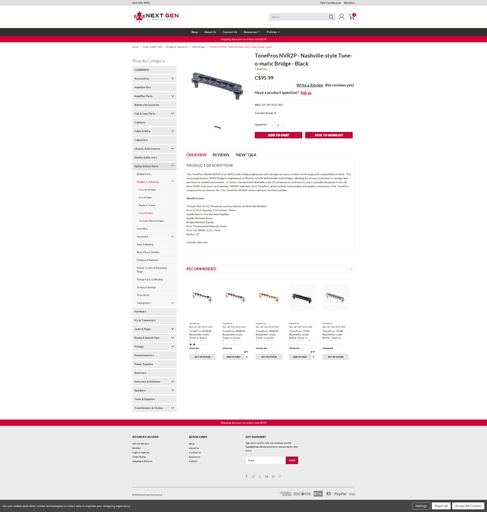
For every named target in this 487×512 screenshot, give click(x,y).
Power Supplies (143, 364)
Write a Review (309, 85)
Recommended (201, 268)
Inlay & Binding (145, 244)
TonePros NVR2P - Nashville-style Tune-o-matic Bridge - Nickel (234, 336)
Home (135, 47)
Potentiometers (144, 355)
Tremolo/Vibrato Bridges (151, 220)
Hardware (142, 236)
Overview (196, 154)
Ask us (305, 92)
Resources (251, 32)
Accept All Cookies (468, 506)
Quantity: (261, 124)
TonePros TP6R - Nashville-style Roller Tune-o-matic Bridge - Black (302, 336)
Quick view (202, 314)
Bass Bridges (145, 197)
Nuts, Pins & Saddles (148, 252)
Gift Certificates (330, 2)
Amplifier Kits (142, 87)
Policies (272, 32)
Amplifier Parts (143, 96)
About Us (210, 32)
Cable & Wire (142, 131)
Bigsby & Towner (147, 205)
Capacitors (141, 139)
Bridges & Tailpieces (177, 47)
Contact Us (230, 32)
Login (135, 452)
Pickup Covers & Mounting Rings (151, 269)
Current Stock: (265, 113)
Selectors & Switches (147, 381)
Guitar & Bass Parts (152, 47)
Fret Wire (142, 228)
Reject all (441, 506)
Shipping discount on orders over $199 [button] (244, 39)
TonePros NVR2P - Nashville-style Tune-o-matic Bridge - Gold (268, 336)
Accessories (141, 78)
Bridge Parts (144, 174)
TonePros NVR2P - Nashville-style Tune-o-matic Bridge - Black (241, 47)
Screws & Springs (146, 287)
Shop (194, 32)
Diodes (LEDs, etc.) (145, 157)
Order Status (139, 456)
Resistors (140, 372)
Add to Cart (233, 356)
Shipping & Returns (142, 461)
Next (350, 269)
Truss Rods (143, 295)
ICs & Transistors (144, 320)
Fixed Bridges (198, 47)
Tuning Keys (143, 302)
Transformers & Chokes (148, 407)
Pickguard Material (147, 260)
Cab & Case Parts (144, 113)
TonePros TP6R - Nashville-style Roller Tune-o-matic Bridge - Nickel (333, 337)
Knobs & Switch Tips (146, 337)
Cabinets (139, 122)
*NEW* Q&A (245, 154)
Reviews (220, 154)
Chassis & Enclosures (147, 148)
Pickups (139, 346)
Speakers (140, 390)
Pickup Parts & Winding (150, 279)
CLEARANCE (141, 69)
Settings (421, 506)
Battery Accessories (146, 104)
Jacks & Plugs (142, 329)
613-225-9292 (141, 2)
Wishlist (349, 2)
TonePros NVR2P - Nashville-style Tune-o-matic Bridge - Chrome (201, 336)
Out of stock (202, 356)
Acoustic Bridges (147, 189)
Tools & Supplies (144, 399)
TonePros (261, 69)
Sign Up (145, 452)
